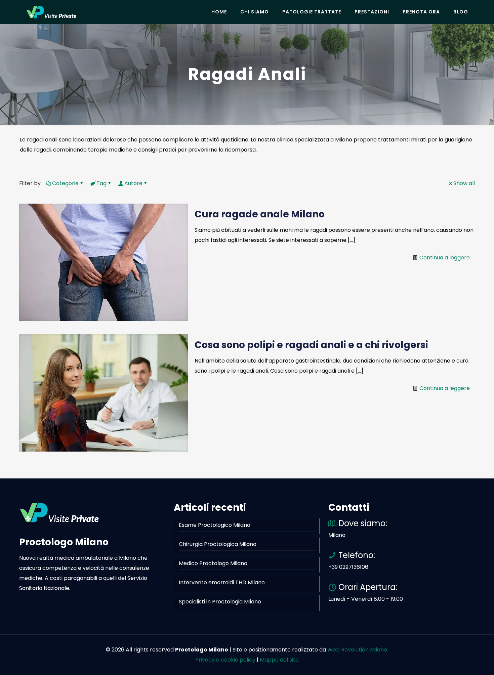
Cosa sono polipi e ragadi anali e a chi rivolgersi (311, 344)
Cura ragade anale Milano (260, 214)
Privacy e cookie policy (225, 660)
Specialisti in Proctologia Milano (220, 601)
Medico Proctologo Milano (213, 563)
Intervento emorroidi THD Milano (222, 582)
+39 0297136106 (348, 567)
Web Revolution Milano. (357, 649)
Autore (133, 183)
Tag (101, 183)
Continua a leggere (444, 257)
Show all (464, 183)
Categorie (65, 183)
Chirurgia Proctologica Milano (217, 544)
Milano (336, 535)
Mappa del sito (279, 660)
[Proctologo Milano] (51, 12)
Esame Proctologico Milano (214, 525)
